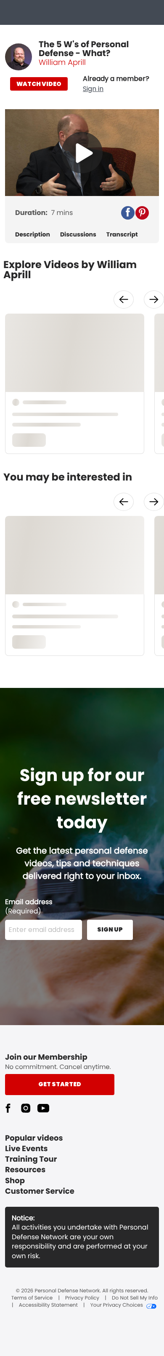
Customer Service (39, 1191)
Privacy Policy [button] (82, 1298)
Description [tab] (32, 235)
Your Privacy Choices (116, 1305)
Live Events (26, 1149)
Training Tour (31, 1159)
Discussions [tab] (78, 235)
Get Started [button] (59, 1084)
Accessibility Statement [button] (48, 1305)
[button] (116, 84)
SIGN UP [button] (110, 929)
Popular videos (34, 1138)
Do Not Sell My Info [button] (135, 1298)
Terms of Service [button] (32, 1298)
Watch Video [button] (38, 84)
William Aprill (62, 62)
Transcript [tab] (122, 235)
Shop (15, 1181)
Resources (25, 1170)
